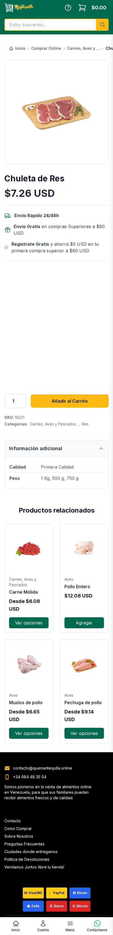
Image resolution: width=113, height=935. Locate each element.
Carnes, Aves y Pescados (53, 424)
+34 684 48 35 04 (29, 776)
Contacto (12, 820)
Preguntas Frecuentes (24, 844)
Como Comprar (18, 828)
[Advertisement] (56, 324)
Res (85, 424)
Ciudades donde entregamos (31, 851)
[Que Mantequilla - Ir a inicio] (18, 7)
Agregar (84, 623)
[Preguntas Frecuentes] (68, 7)
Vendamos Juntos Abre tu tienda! (34, 867)
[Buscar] (102, 25)
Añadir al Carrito (70, 401)
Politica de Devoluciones (26, 859)
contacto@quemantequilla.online (42, 768)
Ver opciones (29, 623)
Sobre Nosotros (18, 836)
